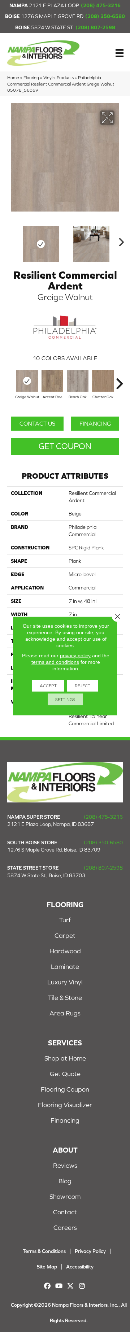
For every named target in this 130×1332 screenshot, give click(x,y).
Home (13, 77)
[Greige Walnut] (27, 380)
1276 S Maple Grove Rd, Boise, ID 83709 (53, 850)
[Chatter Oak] (103, 380)
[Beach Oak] (77, 380)
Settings (65, 699)
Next (119, 240)
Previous (10, 240)
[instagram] (82, 1286)
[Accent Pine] (52, 380)
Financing (95, 423)
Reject (82, 685)
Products (65, 77)
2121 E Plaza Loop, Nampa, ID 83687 (50, 824)
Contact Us (37, 423)
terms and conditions (55, 662)
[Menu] (119, 53)
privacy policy (75, 655)
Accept (48, 685)
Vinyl (47, 77)
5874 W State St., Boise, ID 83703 (46, 875)
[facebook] (47, 1286)
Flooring (31, 77)
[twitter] (70, 1286)
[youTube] (59, 1286)
